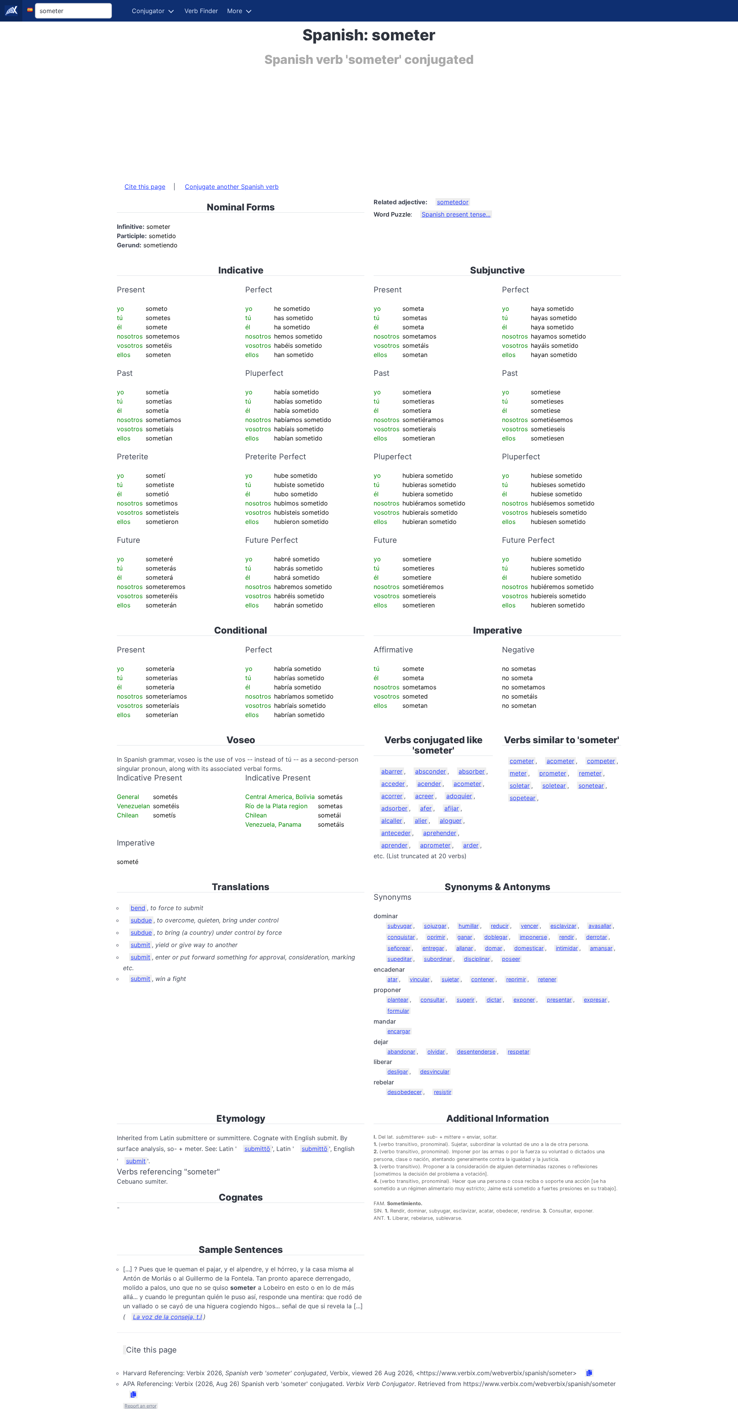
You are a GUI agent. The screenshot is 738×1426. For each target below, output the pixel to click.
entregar (433, 948)
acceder (393, 783)
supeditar (399, 959)
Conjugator (148, 11)
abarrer (391, 771)
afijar (451, 808)
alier (421, 820)
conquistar (401, 937)
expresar (595, 999)
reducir (500, 925)
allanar (464, 948)
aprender (394, 845)
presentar (559, 999)
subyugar (399, 925)
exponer (524, 999)
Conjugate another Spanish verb (232, 186)
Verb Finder (201, 11)
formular (398, 1010)
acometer (467, 783)
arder (471, 845)
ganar (464, 937)
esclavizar (563, 925)
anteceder (396, 833)
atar (392, 979)
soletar (520, 785)
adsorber (394, 808)
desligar (397, 1071)
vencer (529, 925)
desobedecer (404, 1092)
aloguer (451, 820)
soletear (554, 785)
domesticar (529, 948)
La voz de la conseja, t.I (167, 1317)
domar (493, 948)
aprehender (439, 833)
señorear (398, 948)
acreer (424, 796)
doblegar (495, 937)
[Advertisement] (347, 120)
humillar (469, 925)
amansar (601, 948)
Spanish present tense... (456, 214)
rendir (566, 937)
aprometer (435, 845)
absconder (430, 771)
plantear (397, 999)
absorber (472, 771)
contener (482, 979)
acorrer (391, 796)
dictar (494, 999)
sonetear (591, 785)
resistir (442, 1092)
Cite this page (145, 186)
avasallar (599, 925)
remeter (590, 773)
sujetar (450, 979)
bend (138, 908)
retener (547, 979)
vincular (419, 979)
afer (426, 808)
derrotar (596, 937)
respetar (518, 1051)
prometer (552, 773)
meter (518, 773)
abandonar (401, 1051)
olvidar (436, 1051)
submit (140, 945)
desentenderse (476, 1051)
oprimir (436, 937)
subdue (141, 920)
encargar (398, 1031)
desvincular (434, 1071)
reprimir (516, 979)
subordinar (438, 959)
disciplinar (477, 959)
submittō (257, 1148)
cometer (522, 761)
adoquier (459, 796)
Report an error (140, 1406)
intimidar (567, 948)
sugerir (465, 999)
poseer (511, 959)
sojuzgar (435, 925)
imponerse (533, 937)
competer (601, 761)
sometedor (453, 202)
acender (429, 783)
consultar (432, 999)
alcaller (391, 820)
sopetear (522, 798)
